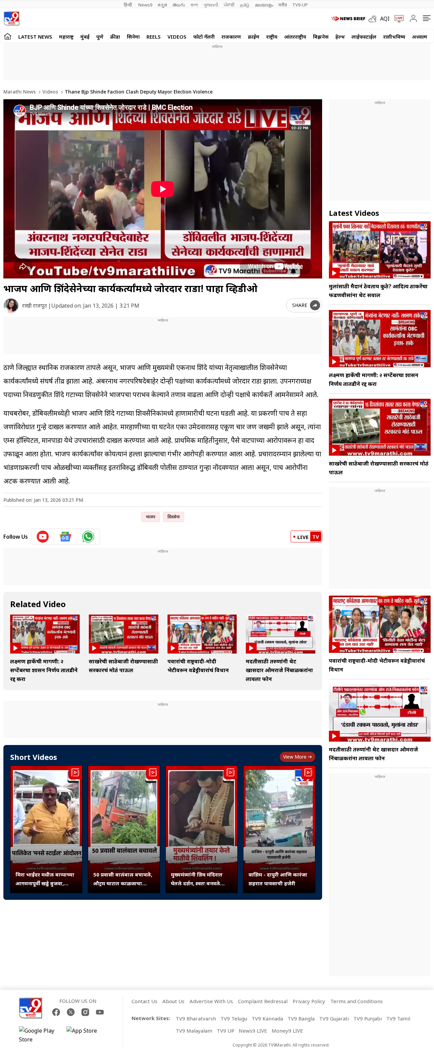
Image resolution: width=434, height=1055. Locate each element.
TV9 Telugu (233, 1018)
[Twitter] (71, 1012)
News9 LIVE (253, 1030)
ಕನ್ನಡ (162, 5)
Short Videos (33, 757)
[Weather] (374, 19)
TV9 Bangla (301, 1018)
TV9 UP (225, 1030)
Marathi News (19, 91)
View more (295, 756)
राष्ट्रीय (271, 36)
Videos (176, 36)
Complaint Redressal (263, 1001)
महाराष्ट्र (66, 36)
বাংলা (194, 5)
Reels (153, 36)
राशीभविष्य (394, 36)
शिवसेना (173, 517)
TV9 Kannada (267, 1018)
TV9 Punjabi (367, 1018)
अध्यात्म (419, 36)
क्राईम (253, 36)
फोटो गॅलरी (204, 36)
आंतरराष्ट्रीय (295, 36)
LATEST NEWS (35, 36)
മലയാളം (264, 5)
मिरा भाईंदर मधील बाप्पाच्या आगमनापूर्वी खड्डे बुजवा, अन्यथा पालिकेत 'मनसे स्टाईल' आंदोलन (45, 879)
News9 (145, 5)
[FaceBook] (56, 1012)
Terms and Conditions (356, 1001)
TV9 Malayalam (194, 1030)
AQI (385, 18)
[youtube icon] (43, 537)
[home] (8, 36)
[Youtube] (100, 1012)
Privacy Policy (309, 1001)
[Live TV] (397, 18)
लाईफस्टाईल (364, 36)
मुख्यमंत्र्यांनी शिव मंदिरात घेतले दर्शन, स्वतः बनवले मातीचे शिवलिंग (196, 879)
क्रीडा (115, 36)
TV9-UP (300, 5)
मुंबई (85, 36)
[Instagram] (85, 1012)
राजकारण (231, 36)
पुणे (99, 36)
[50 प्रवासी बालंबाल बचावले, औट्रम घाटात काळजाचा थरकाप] (124, 829)
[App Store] (87, 1035)
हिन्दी (128, 5)
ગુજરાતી (210, 5)
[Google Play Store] (39, 1035)
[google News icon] (65, 537)
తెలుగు (179, 5)
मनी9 (282, 5)
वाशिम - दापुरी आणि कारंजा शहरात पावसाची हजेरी (278, 879)
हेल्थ (340, 36)
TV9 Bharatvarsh (196, 1018)
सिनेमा (133, 36)
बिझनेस (321, 36)
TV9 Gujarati (334, 1018)
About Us (173, 1001)
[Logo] (11, 18)
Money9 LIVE (287, 1030)
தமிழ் (245, 5)
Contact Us (144, 1001)
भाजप (150, 517)
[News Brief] (348, 19)
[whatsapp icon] (88, 537)
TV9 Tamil (398, 1018)
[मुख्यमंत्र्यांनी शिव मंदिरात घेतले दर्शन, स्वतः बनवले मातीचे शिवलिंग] (201, 829)
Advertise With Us (211, 1001)
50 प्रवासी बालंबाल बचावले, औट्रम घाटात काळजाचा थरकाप (122, 879)
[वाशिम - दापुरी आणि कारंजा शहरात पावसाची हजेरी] (279, 829)
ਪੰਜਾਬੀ (229, 5)
